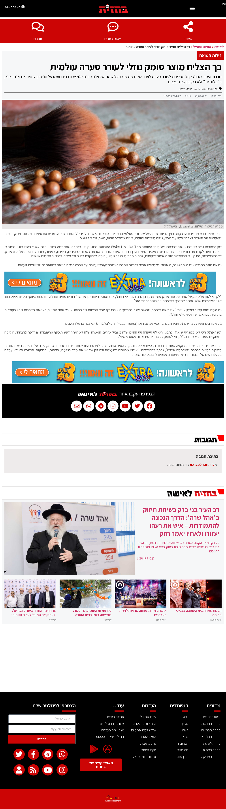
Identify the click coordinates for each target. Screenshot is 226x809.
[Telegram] (47, 754)
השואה (189, 88)
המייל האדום (148, 736)
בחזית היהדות (211, 750)
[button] (192, 9)
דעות (185, 730)
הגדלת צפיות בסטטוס (110, 736)
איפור (209, 88)
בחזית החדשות (210, 723)
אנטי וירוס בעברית (112, 730)
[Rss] (33, 769)
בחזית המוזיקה (210, 756)
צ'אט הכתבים (113, 39)
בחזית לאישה (211, 743)
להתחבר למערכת (202, 464)
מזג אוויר (182, 750)
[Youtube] (47, 769)
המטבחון (182, 743)
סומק (182, 88)
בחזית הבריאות (210, 730)
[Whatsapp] (62, 754)
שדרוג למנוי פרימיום (143, 730)
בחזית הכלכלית (210, 736)
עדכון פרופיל (148, 717)
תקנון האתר (148, 750)
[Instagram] (62, 769)
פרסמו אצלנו (147, 743)
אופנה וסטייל (202, 47)
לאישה (219, 47)
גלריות (184, 736)
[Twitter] (19, 754)
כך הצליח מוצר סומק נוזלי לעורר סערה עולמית (136, 66)
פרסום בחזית (115, 717)
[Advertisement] (113, 659)
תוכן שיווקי (182, 756)
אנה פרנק (200, 88)
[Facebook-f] (33, 754)
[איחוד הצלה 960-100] (110, 292)
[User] (19, 769)
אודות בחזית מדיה (144, 756)
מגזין (185, 723)
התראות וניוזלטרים (144, 723)
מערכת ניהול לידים (112, 723)
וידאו (185, 717)
